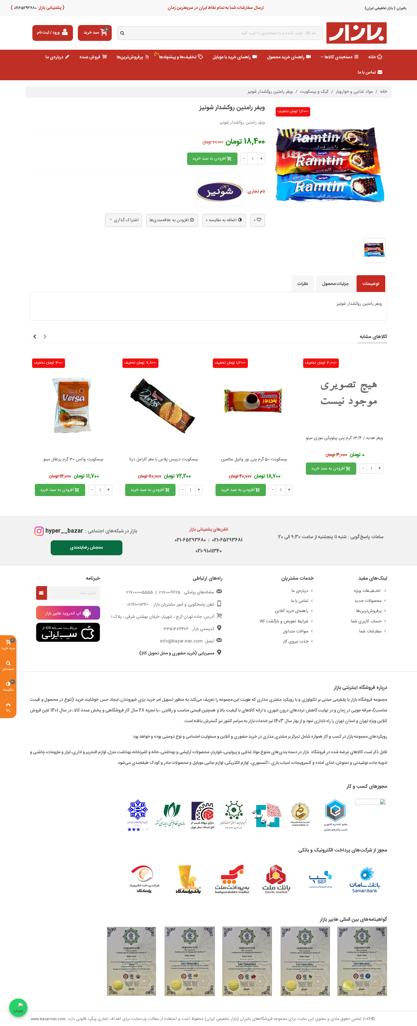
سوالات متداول (295, 631)
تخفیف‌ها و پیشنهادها (175, 56)
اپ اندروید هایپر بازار (63, 613)
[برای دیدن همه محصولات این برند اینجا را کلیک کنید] (219, 192)
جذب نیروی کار (295, 641)
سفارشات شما (370, 631)
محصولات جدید (368, 601)
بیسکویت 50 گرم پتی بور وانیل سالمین (254, 459)
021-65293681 (225, 540)
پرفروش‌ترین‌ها (130, 57)
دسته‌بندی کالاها (338, 57)
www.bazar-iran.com (48, 1019)
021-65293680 (190, 540)
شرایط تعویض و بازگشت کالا (283, 621)
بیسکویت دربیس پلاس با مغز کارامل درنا (163, 459)
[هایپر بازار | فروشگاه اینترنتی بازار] (356, 33)
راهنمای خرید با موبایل (231, 57)
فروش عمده (89, 57)
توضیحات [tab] (371, 284)
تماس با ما (367, 72)
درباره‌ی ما (54, 57)
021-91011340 (208, 551)
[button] (44, 337)
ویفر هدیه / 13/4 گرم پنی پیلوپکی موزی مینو (344, 438)
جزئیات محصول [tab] (335, 284)
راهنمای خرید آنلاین (291, 611)
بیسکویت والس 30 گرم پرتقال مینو (73, 459)
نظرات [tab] (303, 284)
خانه (372, 57)
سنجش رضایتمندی (86, 547)
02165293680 (25, 8)
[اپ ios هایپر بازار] (68, 632)
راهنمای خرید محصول (285, 57)
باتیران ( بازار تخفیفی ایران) (385, 8)
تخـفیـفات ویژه (368, 591)
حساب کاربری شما (366, 621)
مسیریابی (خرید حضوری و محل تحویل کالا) (176, 653)
